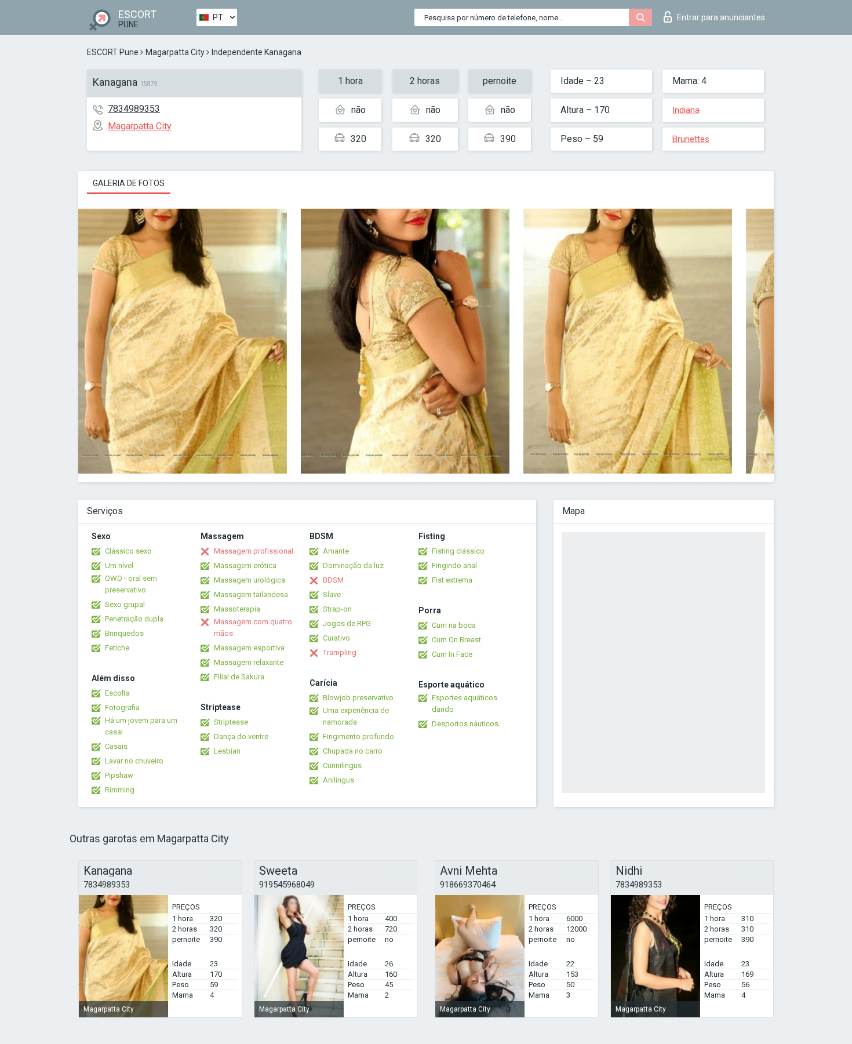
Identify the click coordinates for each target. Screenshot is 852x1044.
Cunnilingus (342, 765)
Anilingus (338, 780)
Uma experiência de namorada (356, 716)
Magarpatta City (175, 52)
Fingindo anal (454, 565)
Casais (116, 746)
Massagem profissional (253, 551)
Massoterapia (237, 609)
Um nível (119, 565)
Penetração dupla (134, 618)
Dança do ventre (241, 736)
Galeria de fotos (129, 183)
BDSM (333, 580)
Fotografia (122, 707)
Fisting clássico (458, 551)
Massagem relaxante (248, 662)
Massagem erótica (245, 565)
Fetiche (117, 647)
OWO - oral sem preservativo (131, 584)
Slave (332, 594)
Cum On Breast (456, 639)
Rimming (119, 789)
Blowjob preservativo (358, 697)
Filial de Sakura (239, 676)
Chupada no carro (353, 751)
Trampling (339, 652)
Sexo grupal (125, 604)
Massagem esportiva (249, 647)
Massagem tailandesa (251, 594)
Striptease (231, 722)
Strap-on (337, 609)
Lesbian (227, 751)
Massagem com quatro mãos (253, 627)
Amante (336, 551)
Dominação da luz (353, 565)
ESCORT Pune (113, 52)
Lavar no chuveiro (134, 760)
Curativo (336, 638)
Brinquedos (124, 633)
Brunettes (690, 139)
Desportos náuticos (465, 723)
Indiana (686, 110)
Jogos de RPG (347, 623)
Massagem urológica (249, 580)
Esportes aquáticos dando (464, 703)
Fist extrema (452, 580)
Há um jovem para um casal (141, 726)
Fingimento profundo (358, 736)
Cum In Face (452, 654)
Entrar (721, 17)
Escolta (117, 693)
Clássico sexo (128, 551)
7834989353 (134, 108)
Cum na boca (454, 625)
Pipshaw (119, 775)
